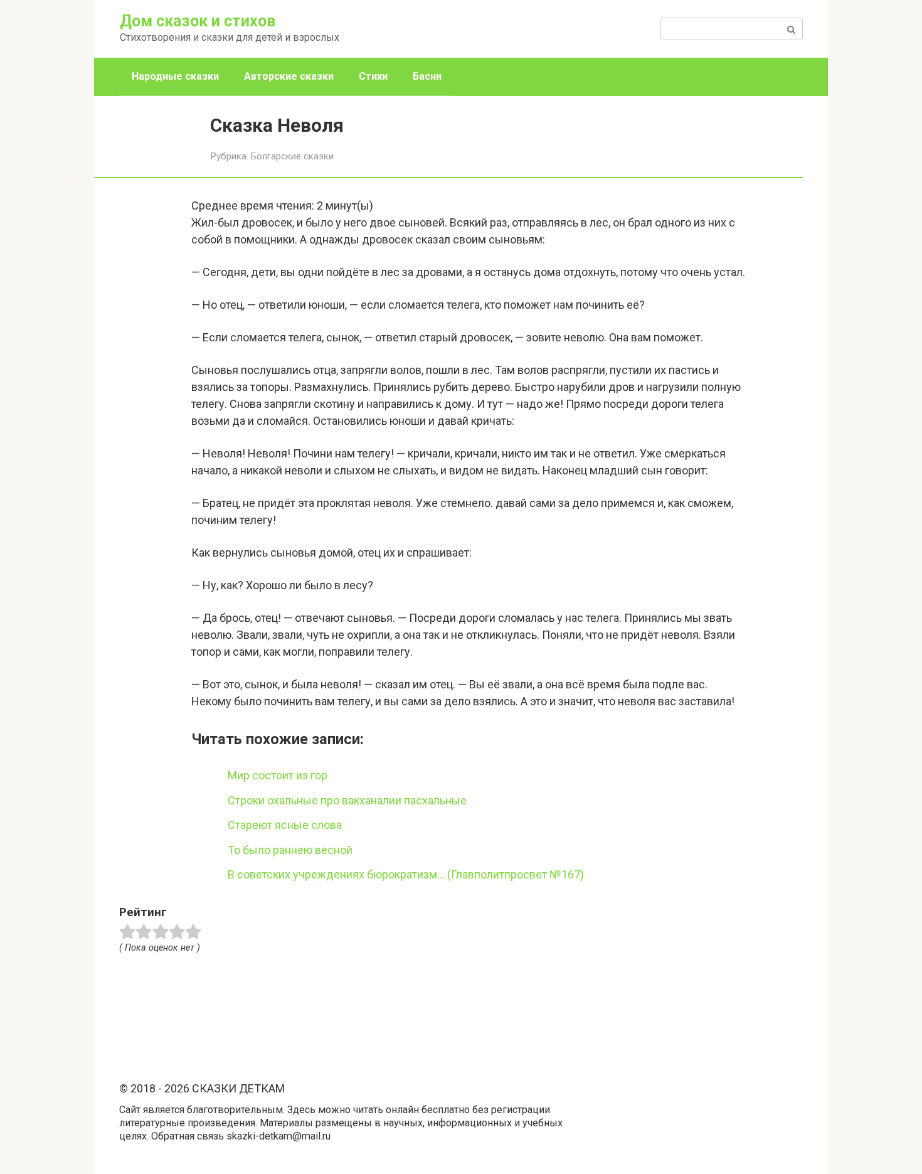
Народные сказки (175, 76)
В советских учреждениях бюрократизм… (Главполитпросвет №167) (406, 874)
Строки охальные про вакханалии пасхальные (347, 800)
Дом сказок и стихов (197, 21)
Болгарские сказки (292, 156)
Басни (427, 76)
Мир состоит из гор (277, 775)
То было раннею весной (290, 849)
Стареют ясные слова (285, 824)
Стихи (373, 76)
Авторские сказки (289, 76)
